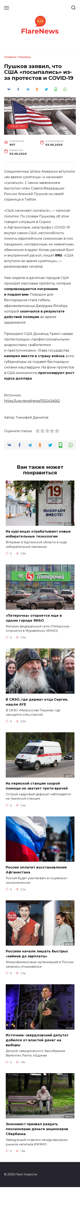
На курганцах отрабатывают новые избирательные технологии (38, 533)
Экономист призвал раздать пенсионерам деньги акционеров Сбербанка (37, 1129)
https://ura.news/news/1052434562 (32, 401)
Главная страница (17, 57)
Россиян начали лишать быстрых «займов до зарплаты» (37, 953)
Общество (17, 126)
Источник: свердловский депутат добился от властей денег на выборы (37, 1040)
